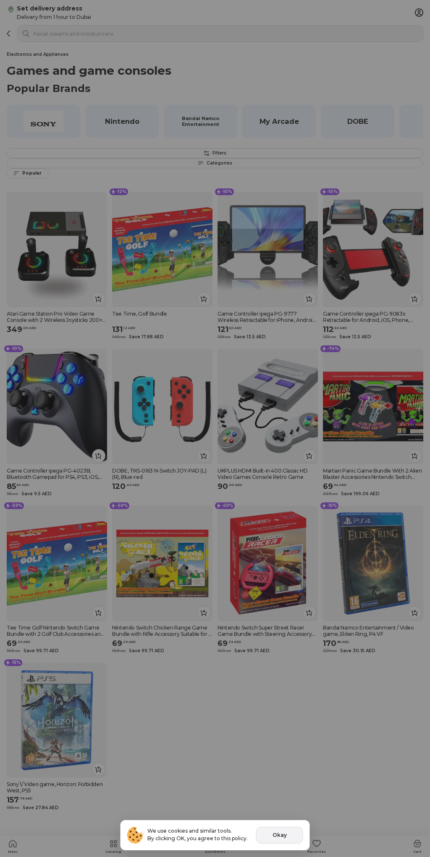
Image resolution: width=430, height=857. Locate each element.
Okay (280, 835)
